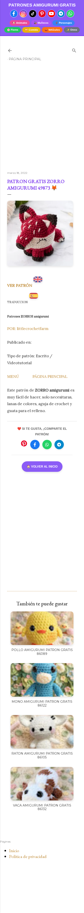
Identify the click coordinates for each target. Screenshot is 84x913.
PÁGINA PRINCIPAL (49, 376)
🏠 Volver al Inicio (42, 466)
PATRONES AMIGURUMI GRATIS (42, 5)
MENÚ (13, 376)
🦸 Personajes (63, 22)
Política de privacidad (28, 856)
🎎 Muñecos (41, 22)
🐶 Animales (19, 22)
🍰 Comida (31, 29)
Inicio (14, 850)
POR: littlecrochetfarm (27, 328)
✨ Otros (72, 29)
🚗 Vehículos (52, 29)
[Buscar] (74, 49)
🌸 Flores (12, 29)
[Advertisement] (42, 118)
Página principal (25, 59)
